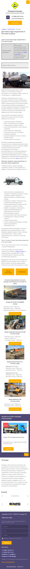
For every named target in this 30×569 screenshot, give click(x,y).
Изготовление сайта (11, 566)
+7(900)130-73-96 (19, 251)
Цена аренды (21, 272)
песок (17, 158)
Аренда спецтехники (8, 271)
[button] (15, 23)
